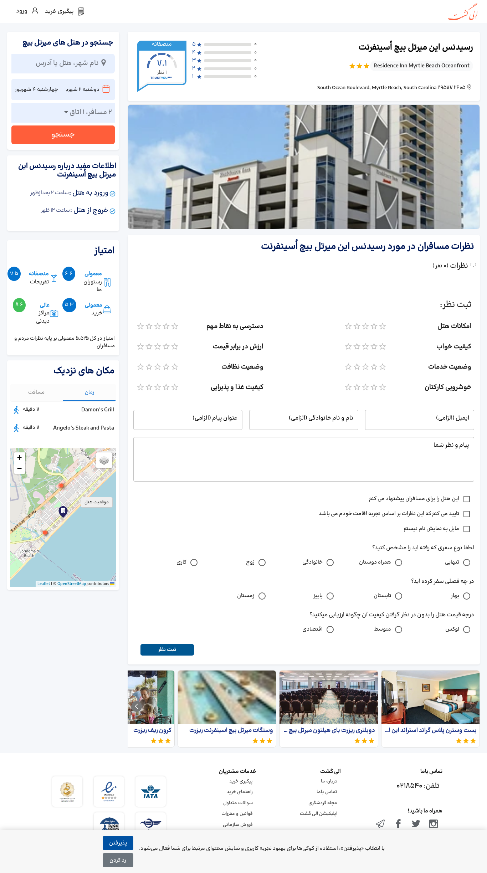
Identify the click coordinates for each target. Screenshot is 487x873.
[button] (45, 532)
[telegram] (381, 824)
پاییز (318, 596)
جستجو (63, 134)
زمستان (246, 596)
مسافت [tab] (36, 392)
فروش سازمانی (238, 824)
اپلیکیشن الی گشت (318, 813)
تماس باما (327, 792)
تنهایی (452, 562)
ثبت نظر (167, 650)
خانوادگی (312, 562)
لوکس (452, 629)
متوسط (382, 629)
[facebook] (398, 824)
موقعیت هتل (96, 502)
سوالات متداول (238, 803)
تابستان (382, 596)
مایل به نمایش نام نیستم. (430, 529)
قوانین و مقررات (237, 813)
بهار (455, 596)
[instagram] (433, 824)
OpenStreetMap (71, 584)
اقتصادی (312, 629)
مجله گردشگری (322, 803)
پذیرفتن (118, 843)
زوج (250, 562)
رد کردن (117, 860)
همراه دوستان (375, 562)
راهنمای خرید (240, 792)
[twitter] (416, 824)
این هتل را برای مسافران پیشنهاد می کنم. (413, 499)
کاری (181, 562)
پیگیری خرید (241, 781)
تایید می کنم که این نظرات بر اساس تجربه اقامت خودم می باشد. (388, 514)
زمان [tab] (89, 392)
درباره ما (329, 781)
